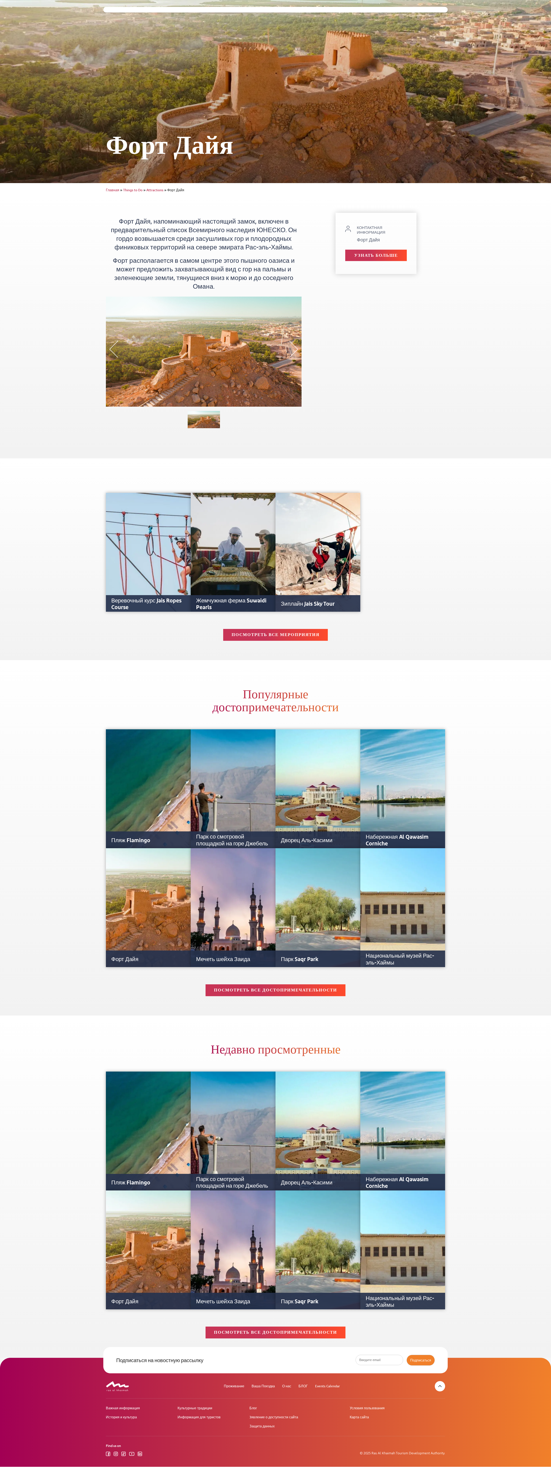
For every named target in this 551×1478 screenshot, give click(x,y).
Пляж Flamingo (130, 840)
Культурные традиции (195, 1408)
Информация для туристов (199, 1417)
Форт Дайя (124, 959)
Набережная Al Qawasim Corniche (397, 840)
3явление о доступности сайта (273, 1417)
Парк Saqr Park (299, 959)
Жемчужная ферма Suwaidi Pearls (231, 604)
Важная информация (123, 1408)
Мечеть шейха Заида (223, 959)
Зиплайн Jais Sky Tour (308, 604)
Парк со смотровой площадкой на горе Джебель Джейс (232, 844)
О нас (286, 1386)
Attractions (156, 190)
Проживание (234, 1386)
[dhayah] (204, 419)
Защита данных (262, 1426)
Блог (253, 1408)
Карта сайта (359, 1417)
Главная (114, 190)
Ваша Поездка (263, 1386)
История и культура (121, 1417)
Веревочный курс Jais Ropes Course (146, 604)
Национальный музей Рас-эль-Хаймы (400, 959)
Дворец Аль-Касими (307, 840)
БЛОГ (303, 1386)
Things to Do (134, 190)
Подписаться (420, 1360)
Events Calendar (327, 1386)
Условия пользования (367, 1408)
